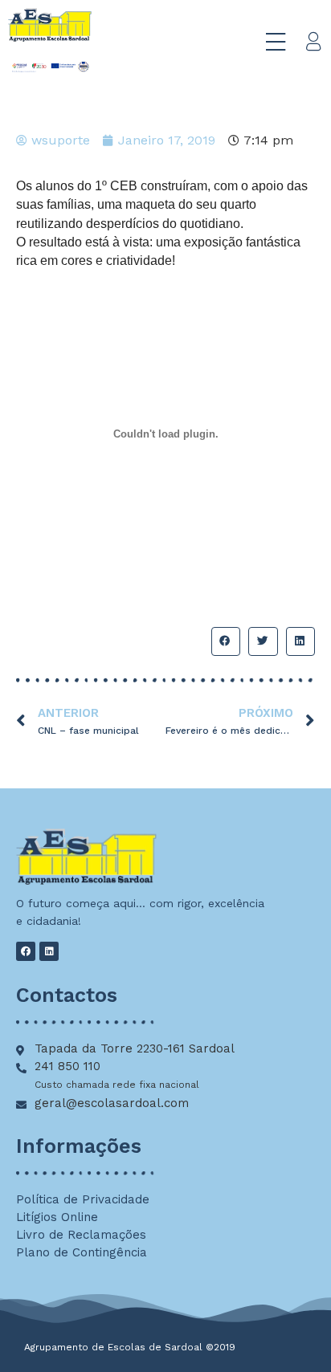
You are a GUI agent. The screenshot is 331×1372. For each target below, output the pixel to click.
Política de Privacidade (82, 1199)
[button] (225, 641)
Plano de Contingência (81, 1252)
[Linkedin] (49, 951)
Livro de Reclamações (81, 1234)
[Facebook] (25, 951)
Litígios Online (57, 1217)
